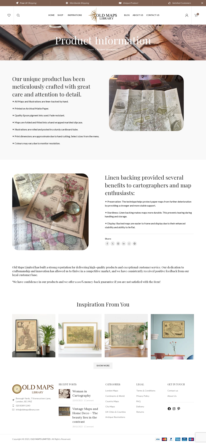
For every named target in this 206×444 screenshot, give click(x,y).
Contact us (172, 390)
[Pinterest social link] (118, 243)
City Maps (110, 406)
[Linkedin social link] (123, 243)
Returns (140, 412)
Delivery (140, 406)
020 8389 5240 (23, 405)
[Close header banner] (202, 3)
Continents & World (115, 396)
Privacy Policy (142, 396)
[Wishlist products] (9, 15)
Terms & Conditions (145, 390)
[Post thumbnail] (64, 395)
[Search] (18, 15)
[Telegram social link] (134, 243)
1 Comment (89, 400)
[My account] (187, 15)
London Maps (111, 390)
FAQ (138, 401)
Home (91, 49)
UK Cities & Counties (115, 412)
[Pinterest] (179, 409)
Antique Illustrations (115, 417)
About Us (172, 396)
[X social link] (112, 243)
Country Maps (112, 401)
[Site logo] (103, 15)
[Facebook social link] (107, 243)
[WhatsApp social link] (129, 243)
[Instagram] (174, 409)
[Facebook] (169, 409)
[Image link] (33, 388)
